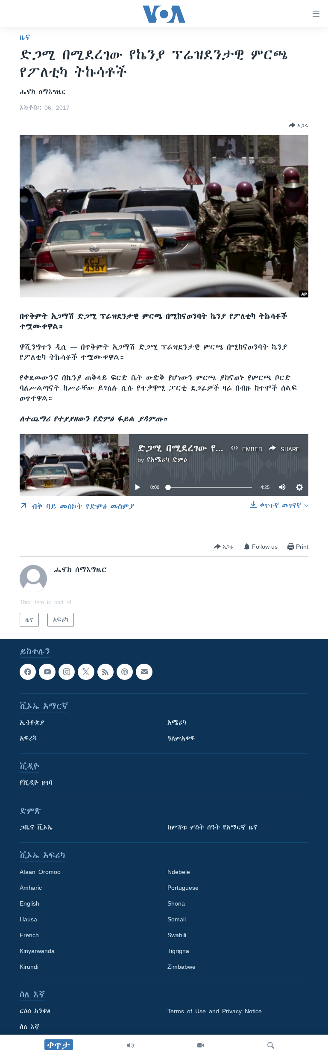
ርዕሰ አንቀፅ (35, 1011)
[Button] (298, 125)
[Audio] (130, 1045)
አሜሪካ (176, 723)
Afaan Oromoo (40, 872)
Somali (176, 920)
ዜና (25, 37)
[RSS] (105, 672)
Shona (176, 904)
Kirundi (29, 967)
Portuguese (183, 888)
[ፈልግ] (271, 1045)
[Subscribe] (144, 672)
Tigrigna (178, 951)
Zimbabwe (181, 967)
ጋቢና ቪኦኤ (36, 828)
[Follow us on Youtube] (47, 672)
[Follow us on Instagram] (67, 672)
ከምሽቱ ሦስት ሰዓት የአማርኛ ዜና (212, 828)
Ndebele (178, 872)
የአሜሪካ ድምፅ (167, 460)
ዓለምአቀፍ (181, 739)
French (29, 935)
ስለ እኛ (29, 1027)
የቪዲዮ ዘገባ (36, 783)
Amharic (31, 888)
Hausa (28, 920)
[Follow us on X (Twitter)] (86, 672)
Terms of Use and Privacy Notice (214, 1011)
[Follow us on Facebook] (28, 672)
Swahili (176, 935)
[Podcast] (125, 672)
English (29, 904)
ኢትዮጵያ (32, 723)
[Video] (201, 1045)
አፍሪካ (28, 739)
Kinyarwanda (37, 951)
